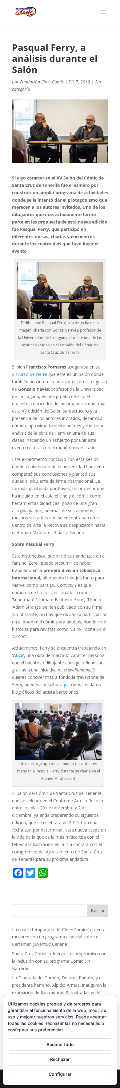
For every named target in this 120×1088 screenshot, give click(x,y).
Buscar (98, 910)
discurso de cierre (29, 374)
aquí (64, 684)
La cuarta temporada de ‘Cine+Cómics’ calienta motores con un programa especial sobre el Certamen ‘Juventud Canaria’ (59, 937)
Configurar (60, 1074)
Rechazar (60, 1059)
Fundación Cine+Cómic (42, 82)
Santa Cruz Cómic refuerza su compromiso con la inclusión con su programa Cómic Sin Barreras (59, 961)
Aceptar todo (60, 1044)
